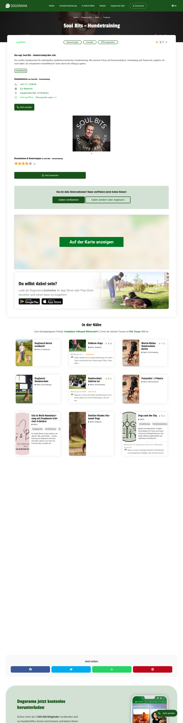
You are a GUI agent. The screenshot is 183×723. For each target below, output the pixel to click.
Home (75, 17)
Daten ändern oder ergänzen (108, 199)
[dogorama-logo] (16, 6)
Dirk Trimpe (134, 331)
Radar (51, 6)
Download (139, 6)
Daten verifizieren (69, 199)
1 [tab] (91, 153)
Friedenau (106, 17)
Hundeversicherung (68, 6)
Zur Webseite (26, 88)
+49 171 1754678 (28, 84)
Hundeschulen (86, 17)
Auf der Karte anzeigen (91, 241)
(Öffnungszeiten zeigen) (45, 97)
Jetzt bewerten (51, 175)
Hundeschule (21, 71)
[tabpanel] (91, 133)
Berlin (97, 17)
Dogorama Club (118, 6)
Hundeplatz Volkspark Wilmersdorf (80, 331)
